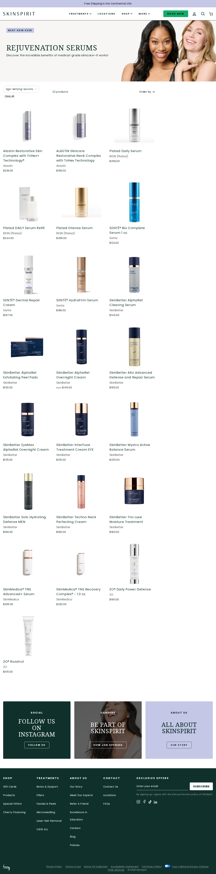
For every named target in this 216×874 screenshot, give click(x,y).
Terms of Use (73, 866)
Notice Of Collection (96, 866)
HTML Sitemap (116, 869)
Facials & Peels (46, 804)
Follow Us (36, 745)
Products (9, 795)
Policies (75, 845)
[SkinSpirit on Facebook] (144, 802)
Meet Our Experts (81, 795)
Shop (126, 13)
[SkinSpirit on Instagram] (138, 802)
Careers (75, 828)
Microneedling (46, 812)
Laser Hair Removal (49, 821)
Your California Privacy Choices (190, 866)
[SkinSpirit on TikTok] (150, 802)
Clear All (9, 96)
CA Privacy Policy (152, 866)
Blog (73, 836)
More (143, 13)
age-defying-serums (19, 89)
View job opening (108, 745)
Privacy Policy (54, 866)
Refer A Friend (79, 804)
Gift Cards (10, 786)
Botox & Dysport (47, 786)
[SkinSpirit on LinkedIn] (155, 802)
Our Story (179, 745)
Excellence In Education (78, 815)
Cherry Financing (14, 812)
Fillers (40, 795)
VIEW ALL (42, 829)
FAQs (106, 804)
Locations (106, 13)
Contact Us (110, 786)
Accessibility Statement (125, 866)
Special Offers (12, 804)
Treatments (79, 13)
